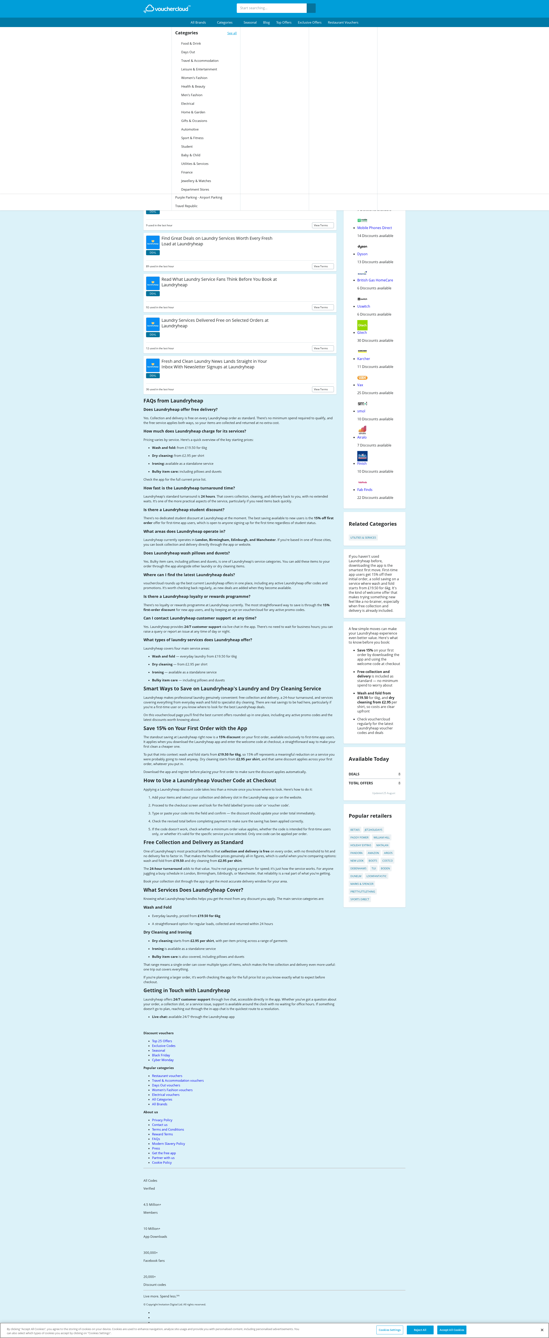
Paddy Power (359, 837)
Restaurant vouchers (343, 22)
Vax (360, 385)
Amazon (373, 853)
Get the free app (164, 1153)
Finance (186, 172)
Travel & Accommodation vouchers (178, 1080)
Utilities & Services (194, 163)
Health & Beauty (192, 86)
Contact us (159, 1124)
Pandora (356, 853)
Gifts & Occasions (193, 120)
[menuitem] (200, 22)
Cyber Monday (163, 1060)
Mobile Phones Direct (374, 227)
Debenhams (358, 868)
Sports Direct (359, 899)
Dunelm (355, 876)
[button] (200, 22)
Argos (388, 853)
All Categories (162, 1099)
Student (186, 146)
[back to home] (167, 8)
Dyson (362, 254)
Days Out (187, 52)
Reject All (420, 1330)
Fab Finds (365, 489)
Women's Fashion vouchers (172, 1090)
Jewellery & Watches (195, 181)
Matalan (382, 845)
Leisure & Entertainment (198, 69)
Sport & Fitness (192, 138)
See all (232, 33)
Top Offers (283, 22)
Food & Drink (190, 43)
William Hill (382, 837)
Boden (385, 868)
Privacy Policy (162, 1120)
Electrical (187, 103)
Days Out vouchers (166, 1085)
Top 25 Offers (162, 1041)
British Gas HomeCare (375, 280)
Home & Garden (192, 112)
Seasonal (250, 22)
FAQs (156, 1139)
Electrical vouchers (165, 1094)
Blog (266, 22)
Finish (362, 463)
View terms (321, 225)
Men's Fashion (191, 95)
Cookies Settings (390, 1330)
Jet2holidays (373, 830)
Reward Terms (162, 1134)
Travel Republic (186, 206)
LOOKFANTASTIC (377, 876)
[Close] (542, 1330)
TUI (374, 868)
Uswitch (363, 306)
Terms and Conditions (168, 1129)
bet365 (355, 830)
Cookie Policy (162, 1162)
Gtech (362, 332)
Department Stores (194, 189)
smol (361, 411)
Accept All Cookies (452, 1330)
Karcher (363, 358)
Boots (373, 861)
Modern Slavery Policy (168, 1143)
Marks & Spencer (361, 884)
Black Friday (161, 1055)
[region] (274, 1330)
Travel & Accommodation (199, 60)
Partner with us (163, 1158)
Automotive (189, 129)
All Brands (159, 1104)
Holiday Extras (360, 845)
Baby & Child (190, 155)
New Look (356, 861)
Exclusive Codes (163, 1045)
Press (156, 1148)
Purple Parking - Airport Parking (198, 197)
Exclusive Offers (309, 22)
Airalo (362, 437)
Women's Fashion (193, 78)
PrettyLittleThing (362, 891)
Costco (387, 861)
